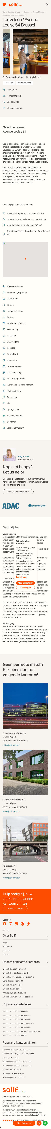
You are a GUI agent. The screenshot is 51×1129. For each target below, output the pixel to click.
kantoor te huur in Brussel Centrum (16, 1015)
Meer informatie (24, 1123)
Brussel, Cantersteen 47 (12, 989)
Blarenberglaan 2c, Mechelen (14, 1077)
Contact (6, 954)
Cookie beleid (24, 1103)
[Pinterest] (23, 924)
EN (8, 931)
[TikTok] (29, 924)
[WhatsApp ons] (45, 1123)
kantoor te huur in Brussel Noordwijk (17, 1027)
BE (4, 931)
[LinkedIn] (17, 924)
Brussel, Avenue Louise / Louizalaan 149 (18, 977)
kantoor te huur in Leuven (13, 1115)
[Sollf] (4, 12)
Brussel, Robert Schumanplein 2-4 (16, 973)
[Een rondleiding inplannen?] (39, 1123)
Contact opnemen (15, 908)
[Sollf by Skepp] (15, 4)
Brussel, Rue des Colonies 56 (14, 969)
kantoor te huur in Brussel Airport (15, 1011)
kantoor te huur (9, 1110)
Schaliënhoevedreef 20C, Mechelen (17, 1062)
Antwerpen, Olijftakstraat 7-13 (14, 993)
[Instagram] (11, 924)
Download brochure (15, 77)
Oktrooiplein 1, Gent (10, 1058)
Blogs (5, 943)
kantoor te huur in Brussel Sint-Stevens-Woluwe (21, 1031)
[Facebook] (5, 924)
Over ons (6, 950)
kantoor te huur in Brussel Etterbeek (17, 1019)
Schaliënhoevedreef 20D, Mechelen (17, 1066)
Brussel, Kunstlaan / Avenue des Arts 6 (18, 997)
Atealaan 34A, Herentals (12, 1070)
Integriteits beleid (29, 1101)
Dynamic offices (17, 1106)
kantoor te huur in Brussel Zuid (14, 1035)
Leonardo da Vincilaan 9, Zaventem (16, 1050)
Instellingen (21, 577)
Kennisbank (7, 947)
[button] (25, 259)
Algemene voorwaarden (12, 1101)
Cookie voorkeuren (10, 1103)
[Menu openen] (4, 4)
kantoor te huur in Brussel (13, 1112)
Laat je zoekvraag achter (18, 491)
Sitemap (6, 1106)
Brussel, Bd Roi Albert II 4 (12, 985)
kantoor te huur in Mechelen (35, 1115)
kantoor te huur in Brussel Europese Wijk (18, 1023)
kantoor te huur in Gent (33, 1112)
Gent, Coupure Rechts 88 (13, 981)
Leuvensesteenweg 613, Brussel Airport (18, 1054)
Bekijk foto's (34, 77)
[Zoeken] (47, 4)
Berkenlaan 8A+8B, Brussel (13, 1073)
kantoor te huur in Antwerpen (27, 1110)
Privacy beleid (36, 1103)
